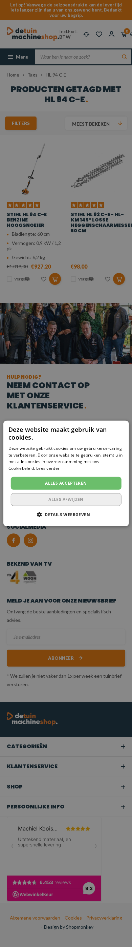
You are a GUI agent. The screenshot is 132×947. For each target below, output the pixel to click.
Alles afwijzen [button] (66, 499)
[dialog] (66, 473)
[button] (66, 514)
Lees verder (48, 468)
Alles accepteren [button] (66, 483)
